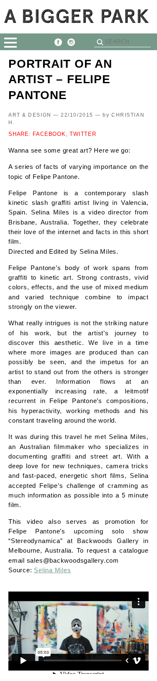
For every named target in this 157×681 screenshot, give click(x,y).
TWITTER (82, 134)
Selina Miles (52, 570)
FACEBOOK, (50, 134)
